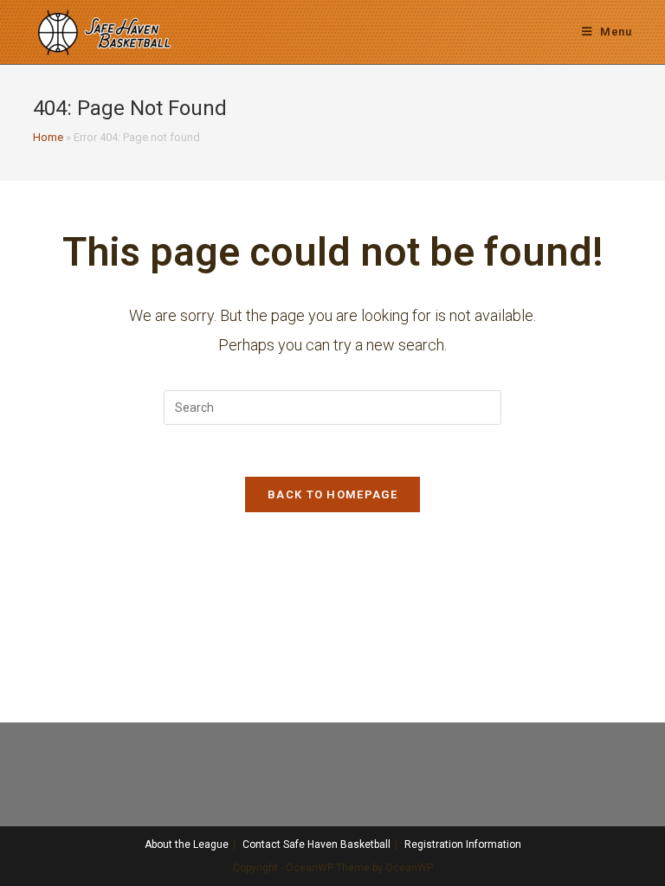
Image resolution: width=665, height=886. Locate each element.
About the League (187, 844)
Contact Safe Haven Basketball (316, 844)
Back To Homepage (332, 494)
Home (48, 137)
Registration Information (462, 844)
